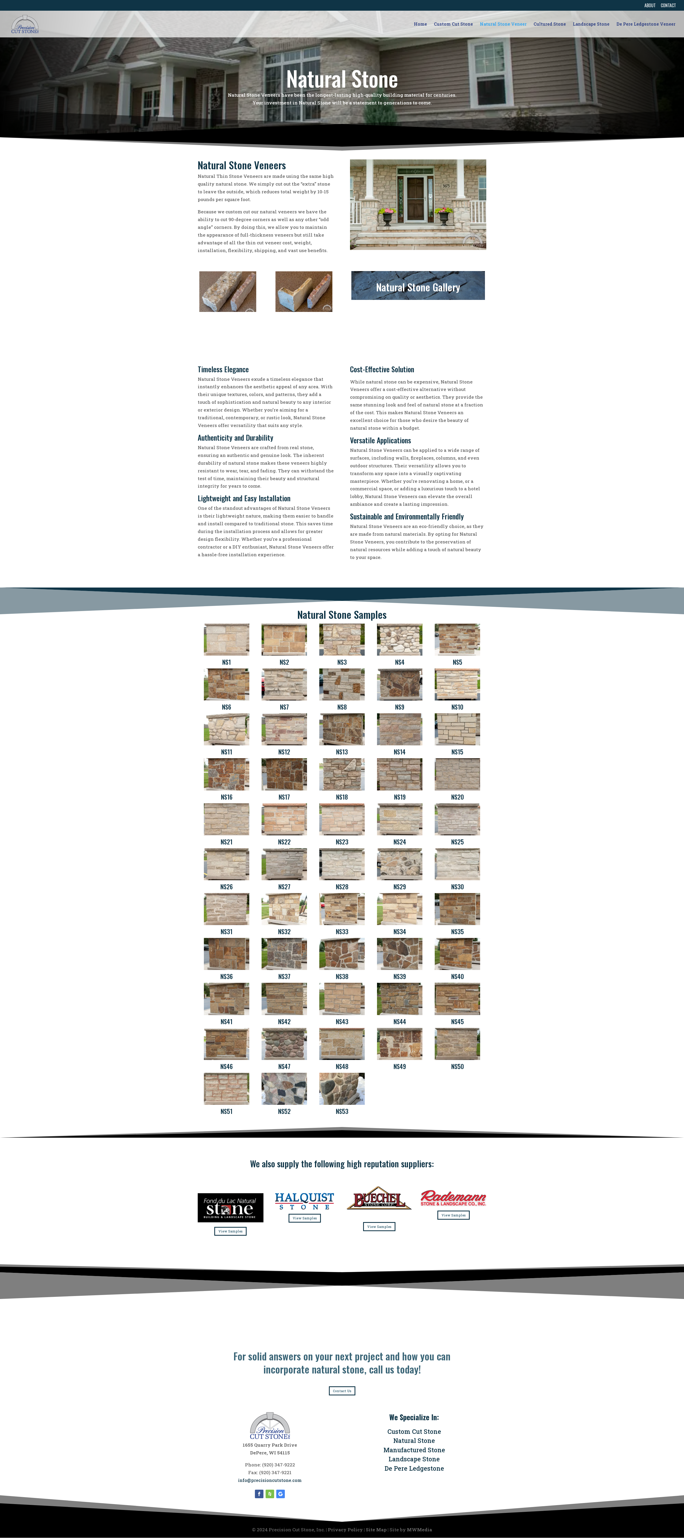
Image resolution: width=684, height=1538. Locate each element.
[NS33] (341, 923)
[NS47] (284, 1058)
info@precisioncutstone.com (270, 1480)
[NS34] (399, 923)
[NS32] (284, 923)
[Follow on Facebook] (259, 1494)
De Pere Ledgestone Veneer (645, 24)
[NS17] (284, 789)
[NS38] (341, 968)
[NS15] (457, 744)
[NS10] (457, 699)
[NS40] (457, 968)
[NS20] (457, 789)
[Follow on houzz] (270, 1494)
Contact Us (342, 1391)
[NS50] (457, 1058)
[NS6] (226, 699)
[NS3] (341, 654)
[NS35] (457, 923)
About (650, 6)
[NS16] (226, 789)
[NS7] (284, 699)
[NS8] (341, 699)
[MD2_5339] (303, 310)
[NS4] (399, 654)
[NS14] (399, 744)
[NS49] (399, 1058)
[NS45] (457, 1013)
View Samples (230, 1231)
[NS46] (226, 1058)
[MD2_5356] (227, 310)
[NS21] (226, 834)
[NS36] (226, 968)
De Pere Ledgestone (414, 1468)
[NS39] (399, 968)
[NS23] (341, 834)
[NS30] (457, 878)
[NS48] (341, 1058)
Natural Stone (414, 1441)
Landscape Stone (591, 24)
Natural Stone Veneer (503, 24)
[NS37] (284, 968)
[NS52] (284, 1103)
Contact (668, 6)
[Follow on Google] (280, 1494)
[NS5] (457, 654)
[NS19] (399, 789)
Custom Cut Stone (453, 24)
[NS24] (399, 834)
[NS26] (226, 878)
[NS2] (284, 654)
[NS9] (399, 699)
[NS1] (226, 654)
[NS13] (341, 744)
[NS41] (226, 1013)
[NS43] (341, 1013)
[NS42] (284, 1013)
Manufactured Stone (414, 1450)
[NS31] (226, 923)
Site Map (376, 1530)
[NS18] (341, 789)
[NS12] (284, 744)
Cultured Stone (550, 24)
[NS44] (399, 1013)
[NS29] (399, 878)
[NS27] (284, 878)
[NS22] (284, 834)
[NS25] (457, 834)
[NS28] (341, 878)
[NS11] (226, 744)
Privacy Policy (345, 1530)
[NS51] (226, 1103)
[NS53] (341, 1103)
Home (420, 24)
